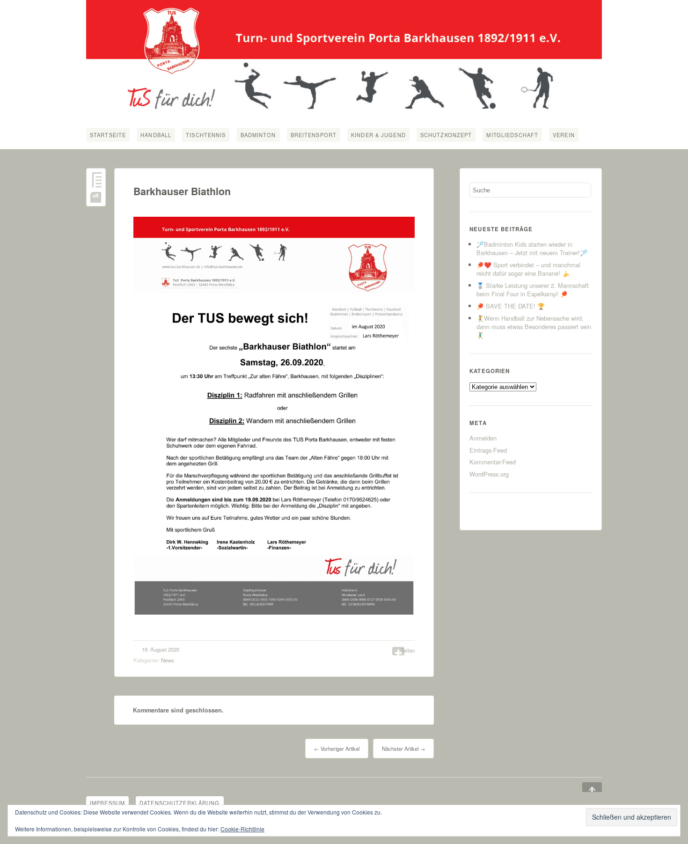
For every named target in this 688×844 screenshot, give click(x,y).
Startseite (108, 135)
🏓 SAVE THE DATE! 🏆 (510, 305)
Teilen (408, 650)
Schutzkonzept (446, 135)
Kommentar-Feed (492, 461)
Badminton (258, 135)
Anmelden (483, 437)
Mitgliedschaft (512, 135)
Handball (155, 135)
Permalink (96, 180)
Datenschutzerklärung (179, 803)
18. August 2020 (160, 649)
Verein (564, 135)
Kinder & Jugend (378, 135)
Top (585, 788)
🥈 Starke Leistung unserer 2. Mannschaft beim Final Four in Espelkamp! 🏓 (532, 289)
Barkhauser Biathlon (182, 191)
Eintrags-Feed (488, 450)
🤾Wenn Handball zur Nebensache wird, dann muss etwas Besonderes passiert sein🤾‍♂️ (533, 326)
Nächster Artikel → (403, 748)
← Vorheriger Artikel (336, 748)
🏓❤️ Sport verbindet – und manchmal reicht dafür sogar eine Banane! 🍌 (528, 269)
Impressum (107, 803)
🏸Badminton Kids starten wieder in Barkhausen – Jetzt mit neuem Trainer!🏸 (531, 248)
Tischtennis (206, 135)
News (167, 660)
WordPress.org (489, 474)
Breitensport (314, 135)
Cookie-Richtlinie (242, 829)
